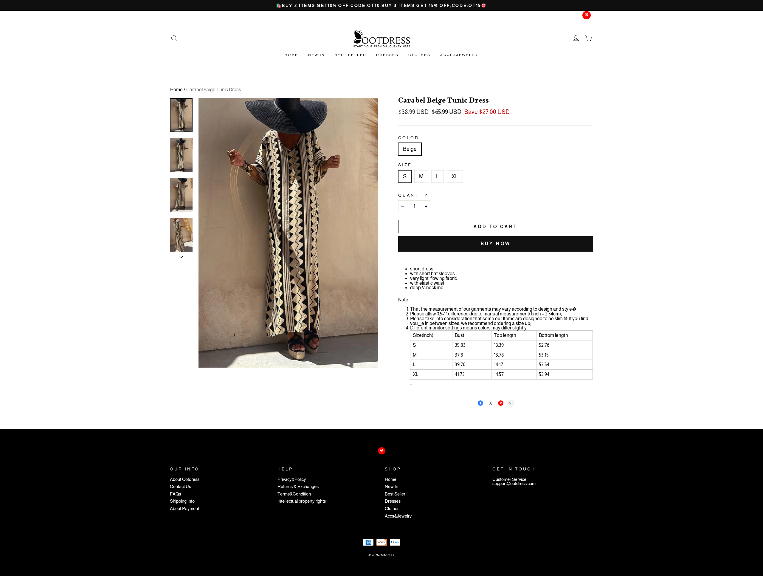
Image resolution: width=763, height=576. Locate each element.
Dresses (387, 55)
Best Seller (350, 55)
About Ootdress (184, 479)
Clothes (419, 55)
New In (316, 55)
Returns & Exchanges (298, 486)
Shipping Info (182, 501)
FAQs (175, 494)
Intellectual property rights (301, 501)
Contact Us (180, 486)
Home (291, 55)
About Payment (184, 509)
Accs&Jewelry (459, 55)
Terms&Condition (294, 494)
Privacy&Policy (291, 479)
